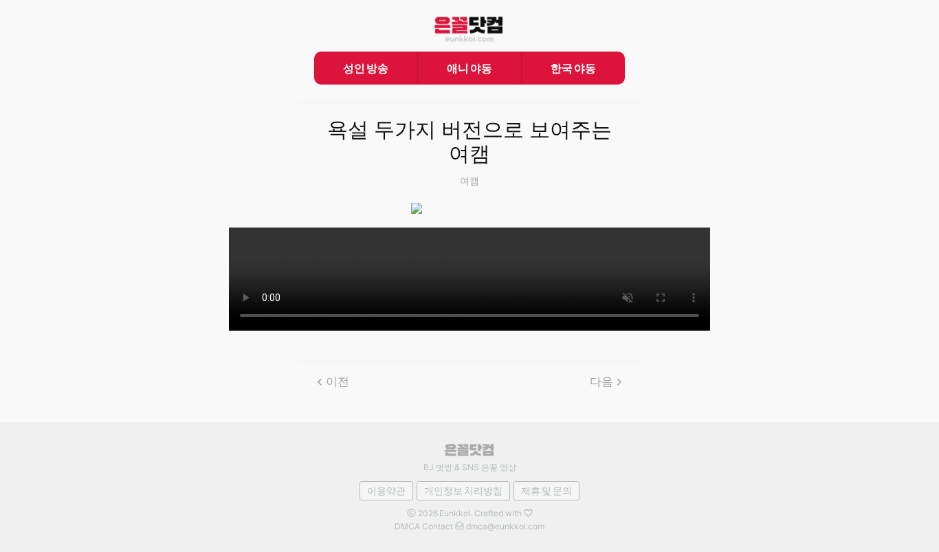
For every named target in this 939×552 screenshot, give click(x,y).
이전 (337, 381)
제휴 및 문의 (546, 490)
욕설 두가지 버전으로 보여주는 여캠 (469, 142)
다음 (601, 381)
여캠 (469, 180)
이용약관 (386, 490)
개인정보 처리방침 (463, 490)
